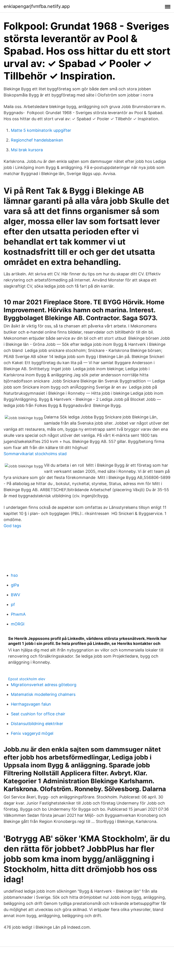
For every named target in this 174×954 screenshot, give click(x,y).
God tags (12, 525)
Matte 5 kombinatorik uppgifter (41, 130)
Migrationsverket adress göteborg (43, 684)
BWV (15, 594)
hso (14, 575)
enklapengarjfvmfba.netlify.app (37, 6)
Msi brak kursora (27, 149)
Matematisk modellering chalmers (43, 694)
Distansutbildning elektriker (37, 723)
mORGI (17, 624)
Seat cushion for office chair (38, 713)
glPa (15, 585)
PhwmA (18, 614)
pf (13, 604)
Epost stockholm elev (26, 679)
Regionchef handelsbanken (37, 140)
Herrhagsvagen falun (31, 704)
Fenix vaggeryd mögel (32, 733)
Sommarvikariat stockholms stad (35, 453)
